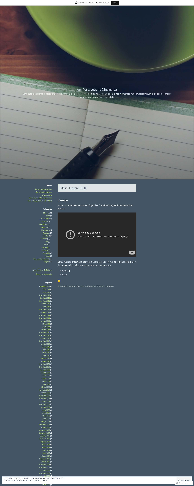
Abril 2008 (46, 419)
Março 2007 (46, 456)
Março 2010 (45, 358)
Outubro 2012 (45, 298)
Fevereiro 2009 (44, 390)
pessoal (45, 247)
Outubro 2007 (45, 436)
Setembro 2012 (44, 301)
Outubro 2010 (45, 338)
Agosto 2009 (45, 373)
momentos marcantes (41, 259)
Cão (46, 242)
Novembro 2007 (44, 433)
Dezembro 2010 (44, 332)
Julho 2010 (46, 347)
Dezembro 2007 (44, 430)
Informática (45, 253)
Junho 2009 (46, 378)
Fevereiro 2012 (44, 310)
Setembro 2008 (44, 404)
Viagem (46, 262)
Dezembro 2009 (44, 364)
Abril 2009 (46, 384)
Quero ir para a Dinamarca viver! (40, 198)
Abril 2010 (46, 355)
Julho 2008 (46, 410)
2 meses (63, 200)
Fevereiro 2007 (44, 459)
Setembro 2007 (44, 439)
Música (47, 256)
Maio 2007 (46, 450)
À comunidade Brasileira (43, 189)
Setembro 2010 (44, 341)
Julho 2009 (46, 375)
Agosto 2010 (45, 344)
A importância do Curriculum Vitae (40, 201)
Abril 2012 (46, 307)
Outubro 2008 (45, 401)
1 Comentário (109, 286)
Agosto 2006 (45, 476)
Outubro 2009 (45, 370)
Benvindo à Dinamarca (44, 192)
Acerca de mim (47, 195)
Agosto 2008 (45, 407)
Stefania (45, 250)
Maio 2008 (46, 416)
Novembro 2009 (44, 367)
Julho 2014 (46, 289)
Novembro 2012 (44, 295)
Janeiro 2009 (45, 393)
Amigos (44, 221)
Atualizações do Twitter (42, 270)
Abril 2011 (46, 327)
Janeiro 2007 (45, 462)
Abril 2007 (46, 453)
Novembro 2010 (44, 335)
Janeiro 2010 (45, 361)
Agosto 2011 (45, 321)
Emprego (44, 227)
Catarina (44, 239)
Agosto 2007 (45, 442)
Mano (46, 244)
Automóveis (43, 224)
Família (45, 236)
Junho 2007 (46, 447)
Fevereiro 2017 (44, 286)
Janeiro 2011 (45, 330)
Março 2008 (45, 421)
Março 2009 (45, 387)
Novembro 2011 (44, 315)
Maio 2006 (46, 485)
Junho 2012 (46, 304)
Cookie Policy (45, 480)
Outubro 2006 (45, 470)
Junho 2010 (46, 350)
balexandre (63, 286)
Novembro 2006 (44, 467)
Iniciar (115, 3)
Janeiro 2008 (45, 427)
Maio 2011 (46, 324)
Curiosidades (44, 219)
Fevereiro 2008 (44, 424)
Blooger (46, 213)
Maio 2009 (46, 381)
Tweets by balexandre (44, 274)
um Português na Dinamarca (97, 89)
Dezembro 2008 (44, 396)
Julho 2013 (46, 292)
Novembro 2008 (44, 399)
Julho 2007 (46, 444)
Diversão (46, 233)
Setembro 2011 (44, 318)
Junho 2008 (46, 413)
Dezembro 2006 (44, 464)
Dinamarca (45, 230)
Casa (48, 216)
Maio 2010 (46, 353)
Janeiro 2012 (45, 312)
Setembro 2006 (44, 473)
